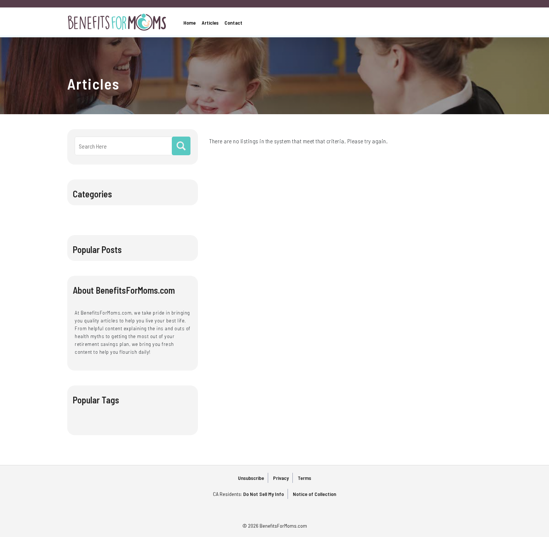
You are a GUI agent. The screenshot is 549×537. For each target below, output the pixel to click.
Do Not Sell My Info (263, 494)
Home (189, 22)
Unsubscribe (251, 478)
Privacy (281, 478)
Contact (233, 22)
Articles (210, 22)
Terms (304, 478)
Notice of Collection (314, 494)
